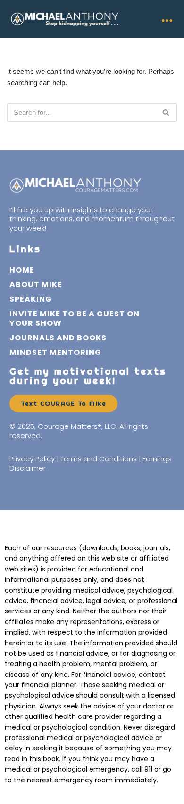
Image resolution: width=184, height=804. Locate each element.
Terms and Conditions (98, 459)
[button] (167, 18)
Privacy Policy (32, 459)
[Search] (166, 112)
